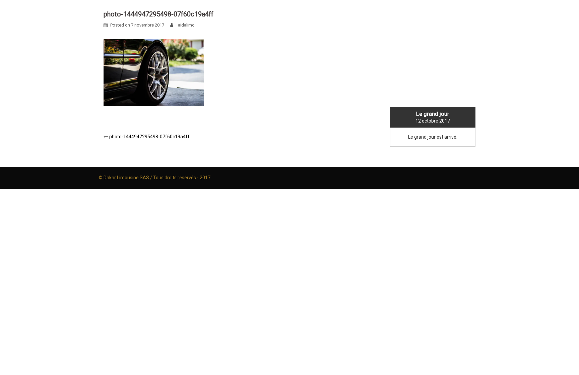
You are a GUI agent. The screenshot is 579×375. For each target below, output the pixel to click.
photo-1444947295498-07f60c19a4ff (149, 136)
